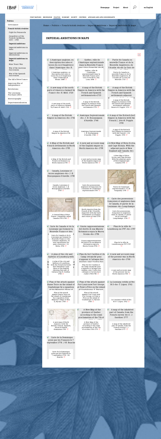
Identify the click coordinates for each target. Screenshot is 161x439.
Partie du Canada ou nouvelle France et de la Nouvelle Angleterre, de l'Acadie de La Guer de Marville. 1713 (121, 75)
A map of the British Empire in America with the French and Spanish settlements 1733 (91, 104)
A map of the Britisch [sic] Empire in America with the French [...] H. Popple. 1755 (121, 132)
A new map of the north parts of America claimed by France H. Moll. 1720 (61, 105)
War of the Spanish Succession (17, 74)
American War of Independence (15, 84)
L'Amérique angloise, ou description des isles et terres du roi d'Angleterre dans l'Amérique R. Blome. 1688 (61, 75)
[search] (134, 7)
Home (46, 25)
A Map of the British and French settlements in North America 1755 (61, 161)
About (125, 7)
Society (74, 17)
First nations (35, 17)
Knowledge (47, 17)
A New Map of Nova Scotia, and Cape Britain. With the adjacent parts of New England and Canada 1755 (121, 159)
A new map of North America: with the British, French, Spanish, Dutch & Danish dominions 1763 (61, 325)
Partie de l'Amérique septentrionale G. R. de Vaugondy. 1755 (121, 189)
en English (148, 7)
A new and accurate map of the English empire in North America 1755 (91, 161)
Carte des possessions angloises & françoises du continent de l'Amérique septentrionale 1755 (91, 188)
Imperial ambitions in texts (18, 48)
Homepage (105, 7)
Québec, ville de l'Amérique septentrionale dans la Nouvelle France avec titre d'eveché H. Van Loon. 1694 (91, 75)
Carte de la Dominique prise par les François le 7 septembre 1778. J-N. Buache (61, 354)
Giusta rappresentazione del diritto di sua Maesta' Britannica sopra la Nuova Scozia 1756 (91, 243)
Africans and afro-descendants (101, 17)
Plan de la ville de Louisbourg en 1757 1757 (121, 243)
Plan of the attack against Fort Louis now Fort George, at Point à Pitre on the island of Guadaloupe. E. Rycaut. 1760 (91, 297)
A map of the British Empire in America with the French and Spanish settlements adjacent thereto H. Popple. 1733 (121, 103)
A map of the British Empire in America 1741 (61, 132)
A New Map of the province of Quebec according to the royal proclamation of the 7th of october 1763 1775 (91, 325)
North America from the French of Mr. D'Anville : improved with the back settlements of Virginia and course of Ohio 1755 (91, 212)
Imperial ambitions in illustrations (18, 54)
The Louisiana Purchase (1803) (15, 94)
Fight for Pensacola (17, 32)
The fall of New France (18, 79)
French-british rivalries (18, 28)
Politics (57, 17)
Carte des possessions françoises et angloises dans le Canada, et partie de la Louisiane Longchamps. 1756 (121, 214)
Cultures (82, 17)
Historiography (14, 99)
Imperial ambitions (17, 43)
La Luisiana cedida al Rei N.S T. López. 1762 (121, 301)
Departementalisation (17, 102)
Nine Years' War (16, 64)
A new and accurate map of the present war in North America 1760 (121, 272)
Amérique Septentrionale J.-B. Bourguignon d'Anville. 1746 (91, 133)
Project (116, 7)
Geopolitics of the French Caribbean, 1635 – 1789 (17, 38)
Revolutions (13, 89)
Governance (13, 25)
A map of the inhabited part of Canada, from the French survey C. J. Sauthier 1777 (121, 326)
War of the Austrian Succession (17, 69)
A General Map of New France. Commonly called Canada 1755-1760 (61, 216)
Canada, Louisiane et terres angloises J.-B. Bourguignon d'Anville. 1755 (61, 188)
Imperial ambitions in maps (18, 59)
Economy (65, 17)
